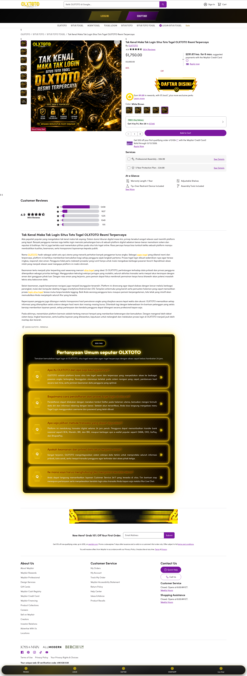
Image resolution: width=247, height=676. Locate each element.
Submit (169, 535)
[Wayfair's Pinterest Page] (28, 652)
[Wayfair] (30, 4)
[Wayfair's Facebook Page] (22, 652)
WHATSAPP (172, 672)
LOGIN (74, 672)
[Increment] (140, 134)
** (177, 140)
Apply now (195, 63)
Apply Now (139, 146)
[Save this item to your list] (117, 42)
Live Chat (221, 672)
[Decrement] (128, 134)
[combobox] (112, 4)
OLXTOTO (25, 34)
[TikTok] (40, 652)
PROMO (26, 672)
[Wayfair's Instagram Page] (34, 652)
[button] (76, 85)
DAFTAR (123, 672)
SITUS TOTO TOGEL (56, 34)
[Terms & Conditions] (187, 60)
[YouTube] (46, 652)
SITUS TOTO (38, 34)
